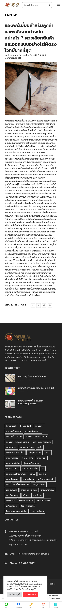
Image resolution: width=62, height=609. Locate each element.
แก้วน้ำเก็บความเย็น (21, 484)
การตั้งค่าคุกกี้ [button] (14, 594)
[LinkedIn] (50, 305)
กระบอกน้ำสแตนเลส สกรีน (36, 436)
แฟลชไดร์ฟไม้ (11, 506)
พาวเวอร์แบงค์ (12, 468)
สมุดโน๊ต (42, 474)
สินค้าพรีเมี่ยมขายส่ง (46, 479)
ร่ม (43, 468)
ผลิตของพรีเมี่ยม (13, 463)
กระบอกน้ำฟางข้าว (32, 431)
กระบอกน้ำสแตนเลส (14, 436)
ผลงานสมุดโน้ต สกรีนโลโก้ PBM (32, 376)
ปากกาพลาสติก (12, 458)
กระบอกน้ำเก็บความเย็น (42, 442)
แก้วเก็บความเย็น (47, 490)
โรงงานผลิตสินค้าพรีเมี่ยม (16, 511)
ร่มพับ (32, 474)
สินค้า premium (12, 479)
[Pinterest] (44, 305)
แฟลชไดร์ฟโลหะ (43, 500)
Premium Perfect (17, 55)
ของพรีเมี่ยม (11, 447)
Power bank (25, 426)
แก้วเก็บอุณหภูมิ (12, 495)
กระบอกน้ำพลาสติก (13, 431)
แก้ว (8, 484)
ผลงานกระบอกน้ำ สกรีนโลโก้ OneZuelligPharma (30, 402)
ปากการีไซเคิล (27, 458)
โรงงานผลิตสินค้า (28, 506)
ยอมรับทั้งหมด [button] (30, 594)
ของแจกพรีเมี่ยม (27, 447)
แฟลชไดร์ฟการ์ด (26, 500)
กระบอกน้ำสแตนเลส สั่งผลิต (17, 442)
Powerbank (11, 426)
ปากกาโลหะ (41, 458)
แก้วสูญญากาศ (39, 484)
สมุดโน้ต (12, 260)
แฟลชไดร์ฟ (10, 500)
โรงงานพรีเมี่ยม (37, 511)
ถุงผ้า (10, 279)
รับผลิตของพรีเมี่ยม (30, 468)
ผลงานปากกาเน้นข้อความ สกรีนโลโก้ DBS (36, 388)
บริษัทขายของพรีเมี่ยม (15, 452)
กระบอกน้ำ (42, 257)
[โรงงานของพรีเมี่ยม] (12, 4)
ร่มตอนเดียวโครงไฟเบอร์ (16, 474)
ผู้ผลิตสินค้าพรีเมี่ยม (31, 463)
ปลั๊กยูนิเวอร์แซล (34, 452)
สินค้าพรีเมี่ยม (28, 479)
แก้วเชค (26, 495)
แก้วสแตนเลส (11, 490)
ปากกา (47, 452)
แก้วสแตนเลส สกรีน (29, 490)
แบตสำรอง (37, 495)
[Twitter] (38, 305)
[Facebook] (33, 305)
